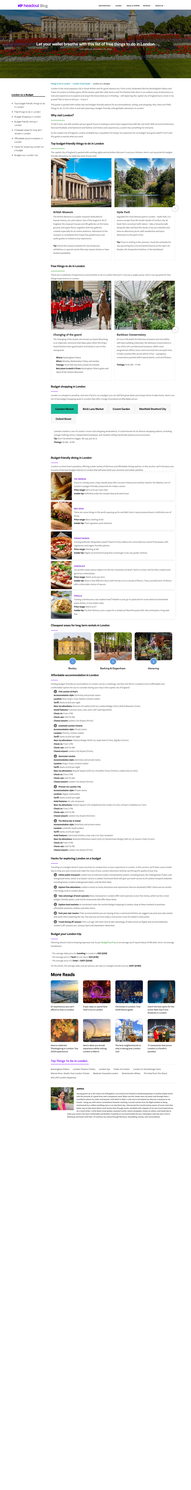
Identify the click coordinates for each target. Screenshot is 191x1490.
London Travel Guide (81, 83)
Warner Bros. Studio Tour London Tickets (70, 1073)
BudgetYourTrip (108, 942)
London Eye (104, 1069)
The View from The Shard (155, 1073)
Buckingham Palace (60, 1069)
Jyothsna (80, 1088)
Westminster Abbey (131, 1073)
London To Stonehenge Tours (147, 1069)
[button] (175, 208)
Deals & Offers (133, 5)
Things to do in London (95, 39)
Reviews (146, 5)
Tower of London (122, 1069)
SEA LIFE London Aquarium (63, 1077)
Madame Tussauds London (105, 1073)
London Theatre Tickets (84, 1069)
